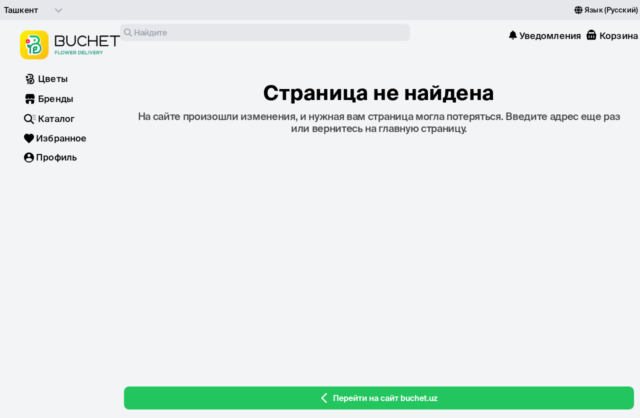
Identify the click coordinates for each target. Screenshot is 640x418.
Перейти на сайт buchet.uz (385, 398)
